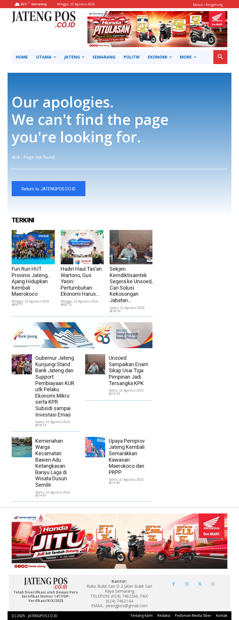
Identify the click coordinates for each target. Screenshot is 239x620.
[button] (220, 57)
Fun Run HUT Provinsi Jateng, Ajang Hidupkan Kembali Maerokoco (30, 281)
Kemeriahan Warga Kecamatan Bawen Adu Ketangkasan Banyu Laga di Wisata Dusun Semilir (51, 463)
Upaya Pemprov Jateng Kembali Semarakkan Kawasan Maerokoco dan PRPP (127, 456)
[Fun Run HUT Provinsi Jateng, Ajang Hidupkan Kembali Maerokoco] (33, 247)
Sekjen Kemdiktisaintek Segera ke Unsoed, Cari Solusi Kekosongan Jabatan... (131, 284)
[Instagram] (187, 584)
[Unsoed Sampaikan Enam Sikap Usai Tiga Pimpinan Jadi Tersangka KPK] (95, 364)
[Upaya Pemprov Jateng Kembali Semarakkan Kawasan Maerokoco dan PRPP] (95, 447)
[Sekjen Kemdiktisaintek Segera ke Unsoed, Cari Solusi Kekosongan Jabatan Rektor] (131, 247)
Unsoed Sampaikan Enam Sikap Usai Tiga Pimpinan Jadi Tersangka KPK (128, 370)
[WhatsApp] (213, 584)
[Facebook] (173, 584)
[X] (200, 584)
